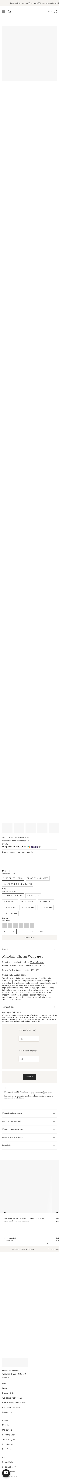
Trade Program (8, 1439)
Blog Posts (6, 1449)
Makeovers (7, 1430)
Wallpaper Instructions (12, 1398)
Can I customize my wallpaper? (12, 1137)
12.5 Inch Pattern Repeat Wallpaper (15, 837)
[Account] (50, 11)
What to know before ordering (12, 1113)
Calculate (29, 1077)
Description (7, 949)
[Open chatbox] (6, 1473)
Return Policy (6, 1145)
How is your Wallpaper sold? (11, 1121)
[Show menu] (4, 11)
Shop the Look (8, 1435)
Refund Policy (8, 1462)
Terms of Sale (8, 1007)
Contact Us (7, 1412)
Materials (6, 1425)
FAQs (4, 1388)
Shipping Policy (9, 1467)
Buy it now (29, 938)
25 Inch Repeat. (37, 962)
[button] (29, 846)
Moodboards (7, 1444)
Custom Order (8, 1393)
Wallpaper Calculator (11, 1407)
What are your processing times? (12, 1129)
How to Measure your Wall (14, 1402)
